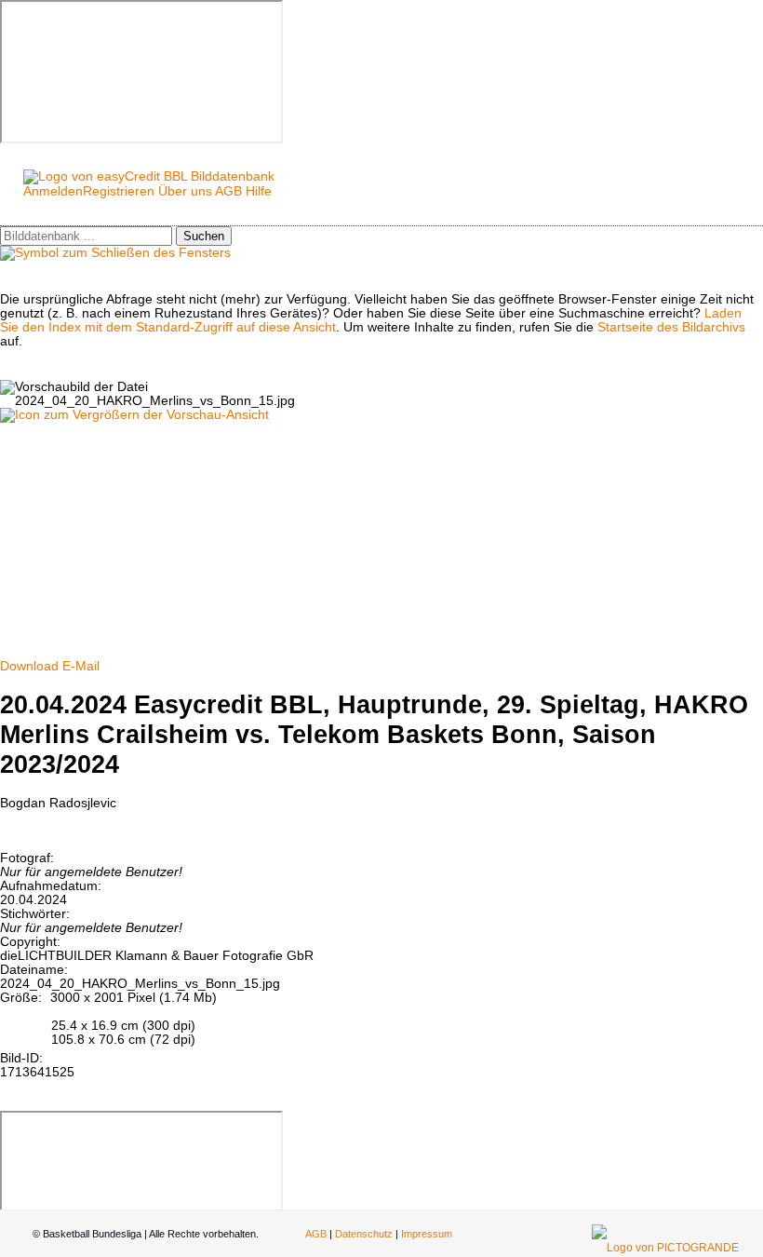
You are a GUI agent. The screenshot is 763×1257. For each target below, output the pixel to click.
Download (29, 666)
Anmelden (53, 191)
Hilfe (259, 191)
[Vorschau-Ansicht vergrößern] (134, 415)
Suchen (203, 236)
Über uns (185, 191)
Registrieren (118, 191)
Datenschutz (364, 1233)
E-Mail (81, 666)
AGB (228, 191)
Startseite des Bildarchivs (671, 327)
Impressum (426, 1233)
